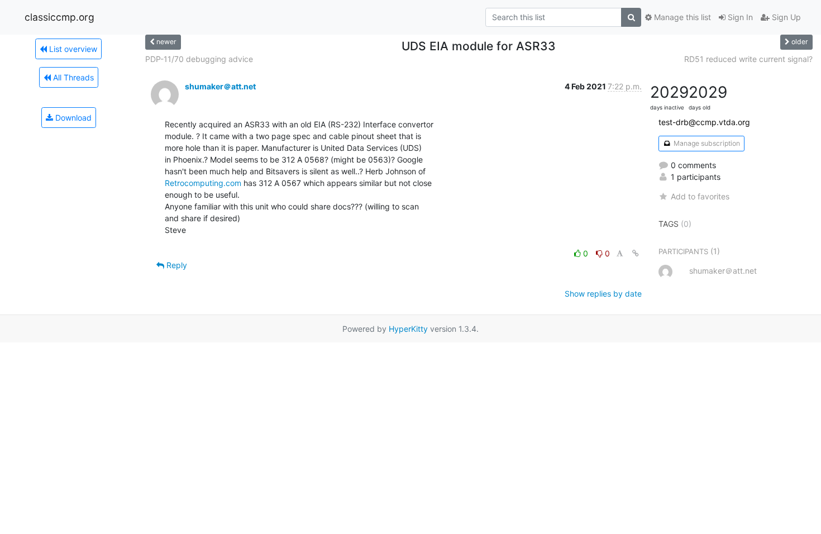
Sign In (739, 17)
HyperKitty (408, 328)
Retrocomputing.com (203, 183)
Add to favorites (700, 196)
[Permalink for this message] (635, 253)
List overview (72, 49)
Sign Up (785, 17)
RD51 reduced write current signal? (748, 59)
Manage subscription (706, 143)
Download (72, 117)
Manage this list (681, 17)
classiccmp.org (59, 17)
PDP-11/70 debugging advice (199, 59)
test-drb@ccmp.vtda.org (704, 122)
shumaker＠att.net (220, 86)
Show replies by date (603, 293)
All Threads (72, 77)
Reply (175, 265)
